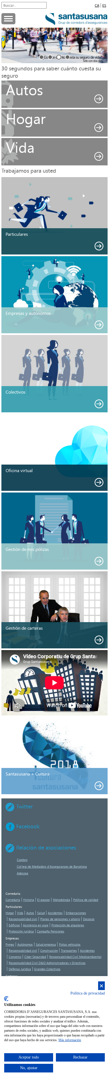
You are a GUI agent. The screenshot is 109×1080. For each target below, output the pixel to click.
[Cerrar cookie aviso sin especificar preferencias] (101, 985)
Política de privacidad (87, 993)
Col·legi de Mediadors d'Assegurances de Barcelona (52, 866)
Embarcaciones (76, 913)
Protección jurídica (21, 931)
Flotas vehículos (69, 944)
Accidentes (55, 913)
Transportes (69, 950)
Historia (28, 900)
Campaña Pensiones (50, 931)
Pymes (10, 944)
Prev (6, 45)
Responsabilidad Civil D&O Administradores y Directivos (47, 963)
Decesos (88, 919)
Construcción (49, 950)
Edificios (14, 925)
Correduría (13, 893)
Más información (69, 1040)
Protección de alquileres (67, 925)
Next (102, 45)
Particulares (14, 907)
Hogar (10, 913)
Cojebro (22, 860)
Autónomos (25, 944)
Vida (20, 913)
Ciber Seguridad (35, 957)
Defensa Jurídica (20, 969)
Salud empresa (46, 944)
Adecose (22, 873)
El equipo (43, 900)
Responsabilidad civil (23, 919)
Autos (30, 913)
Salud (41, 913)
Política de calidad (85, 900)
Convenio (15, 957)
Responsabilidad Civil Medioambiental (75, 957)
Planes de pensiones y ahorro (60, 919)
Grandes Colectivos (47, 969)
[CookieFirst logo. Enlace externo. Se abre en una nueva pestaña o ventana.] (6, 998)
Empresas (12, 938)
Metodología (61, 900)
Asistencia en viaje (35, 925)
